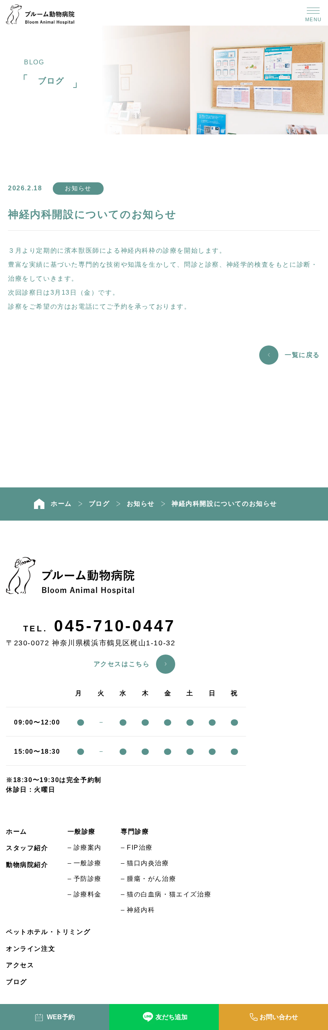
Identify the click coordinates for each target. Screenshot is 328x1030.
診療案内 (88, 847)
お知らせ (78, 188)
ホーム (16, 831)
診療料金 (88, 894)
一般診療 (88, 863)
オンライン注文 (30, 948)
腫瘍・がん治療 (151, 878)
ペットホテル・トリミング (48, 931)
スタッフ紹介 (27, 847)
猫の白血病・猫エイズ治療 (169, 894)
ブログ (99, 504)
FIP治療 (140, 847)
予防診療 (88, 878)
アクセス (20, 965)
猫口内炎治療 (148, 863)
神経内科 (141, 909)
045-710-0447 (115, 626)
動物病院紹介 (27, 864)
